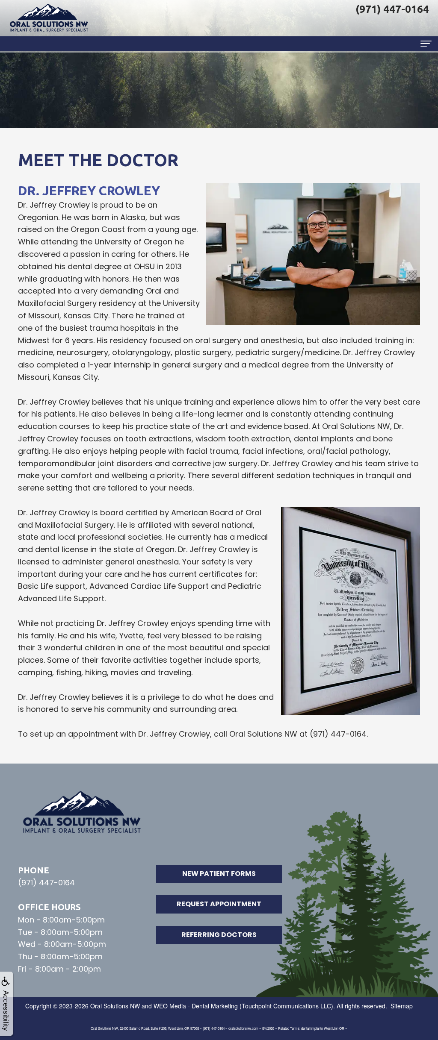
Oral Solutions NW (115, 1006)
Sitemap (402, 1006)
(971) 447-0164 (46, 882)
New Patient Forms (219, 873)
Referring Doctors (219, 935)
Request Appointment (219, 904)
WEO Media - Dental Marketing (196, 1006)
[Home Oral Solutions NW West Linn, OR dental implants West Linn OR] (49, 18)
